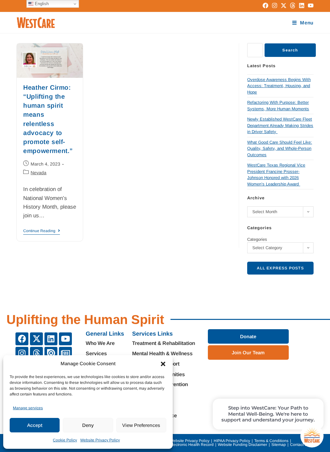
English (41, 3)
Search (290, 50)
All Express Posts (280, 268)
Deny (88, 425)
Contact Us (299, 444)
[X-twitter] (36, 338)
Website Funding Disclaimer (242, 444)
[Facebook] (21, 338)
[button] (163, 364)
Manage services (28, 408)
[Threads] (36, 353)
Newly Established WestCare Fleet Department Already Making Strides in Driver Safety (280, 125)
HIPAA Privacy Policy (232, 440)
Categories (257, 239)
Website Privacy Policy (100, 440)
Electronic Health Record (192, 444)
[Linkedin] (50, 338)
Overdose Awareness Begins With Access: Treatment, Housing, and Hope (279, 86)
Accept (34, 425)
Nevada (38, 172)
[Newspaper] (65, 353)
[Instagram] (21, 353)
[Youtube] (65, 338)
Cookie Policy (65, 440)
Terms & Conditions (271, 440)
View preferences (141, 425)
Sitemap (278, 444)
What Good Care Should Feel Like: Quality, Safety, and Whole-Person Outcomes (279, 148)
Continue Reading (41, 231)
